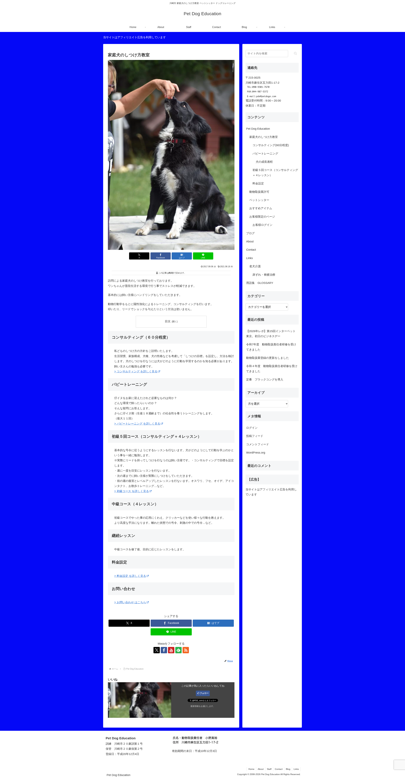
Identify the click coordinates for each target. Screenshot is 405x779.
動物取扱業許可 (259, 191)
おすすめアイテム (260, 208)
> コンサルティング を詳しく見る (135, 371)
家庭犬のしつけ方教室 (263, 137)
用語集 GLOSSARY (259, 282)
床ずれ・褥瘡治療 (263, 274)
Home (251, 769)
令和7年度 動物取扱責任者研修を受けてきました (271, 347)
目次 (168, 321)
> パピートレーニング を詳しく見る (137, 423)
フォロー (204, 693)
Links (249, 258)
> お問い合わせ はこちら (130, 602)
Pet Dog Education (258, 128)
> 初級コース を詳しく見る (131, 491)
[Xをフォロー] (156, 650)
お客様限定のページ (262, 216)
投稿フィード (254, 436)
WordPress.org (255, 452)
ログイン (252, 427)
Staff (269, 769)
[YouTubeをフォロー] (171, 650)
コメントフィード (257, 444)
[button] (295, 53)
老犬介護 (255, 266)
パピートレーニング (265, 153)
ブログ (250, 233)
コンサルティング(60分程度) (270, 145)
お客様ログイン (262, 224)
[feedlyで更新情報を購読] (178, 650)
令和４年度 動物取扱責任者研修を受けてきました (271, 369)
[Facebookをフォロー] (164, 650)
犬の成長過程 (264, 161)
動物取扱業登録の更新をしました (267, 357)
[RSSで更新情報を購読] (186, 650)
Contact (251, 249)
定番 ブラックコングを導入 (264, 379)
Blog (288, 769)
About (250, 241)
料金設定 (258, 183)
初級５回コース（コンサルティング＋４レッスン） (275, 172)
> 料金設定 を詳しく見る (130, 576)
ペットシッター (259, 200)
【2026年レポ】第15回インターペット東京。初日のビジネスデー (271, 334)
